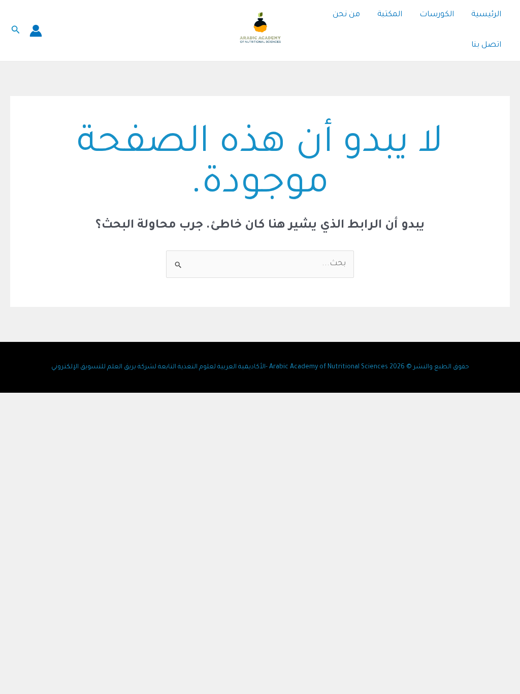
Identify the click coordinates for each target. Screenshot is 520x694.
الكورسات (436, 15)
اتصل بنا (486, 45)
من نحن (346, 15)
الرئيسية (486, 15)
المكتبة (389, 15)
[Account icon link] (35, 30)
